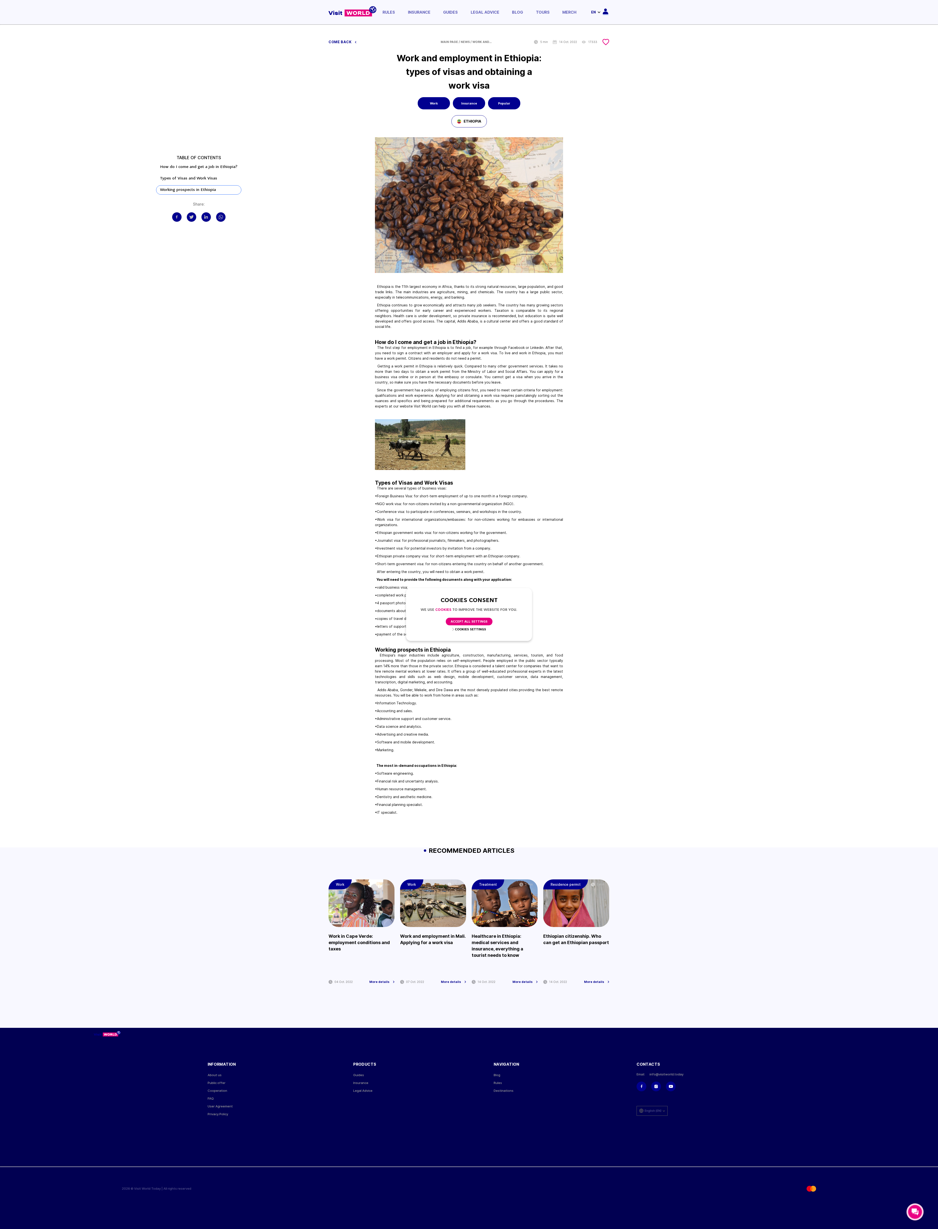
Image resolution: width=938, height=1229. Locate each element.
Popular (504, 103)
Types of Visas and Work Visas (188, 178)
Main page (449, 42)
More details (379, 981)
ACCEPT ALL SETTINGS (469, 622)
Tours (543, 12)
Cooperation (217, 1090)
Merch (569, 12)
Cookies (443, 610)
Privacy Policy (218, 1114)
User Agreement (220, 1106)
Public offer (216, 1082)
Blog (517, 12)
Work (434, 103)
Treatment (488, 884)
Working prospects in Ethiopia (188, 190)
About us (215, 1075)
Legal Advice (485, 12)
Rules (389, 12)
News (465, 42)
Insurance (419, 12)
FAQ (211, 1098)
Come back (340, 42)
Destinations (503, 1090)
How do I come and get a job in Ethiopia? (198, 167)
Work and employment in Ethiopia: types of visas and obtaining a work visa (482, 42)
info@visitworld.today (666, 1074)
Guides (450, 12)
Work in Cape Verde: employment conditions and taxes (359, 942)
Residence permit (566, 884)
